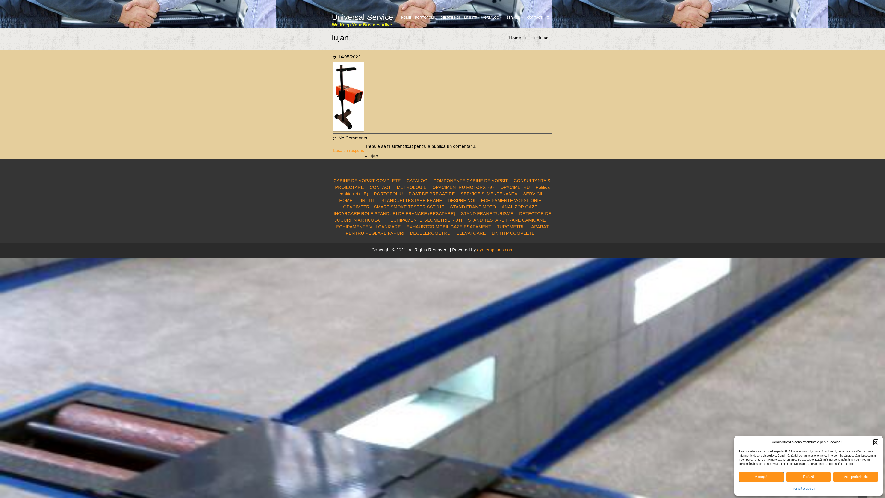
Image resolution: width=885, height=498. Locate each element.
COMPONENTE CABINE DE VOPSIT (470, 180)
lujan (373, 156)
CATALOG (491, 17)
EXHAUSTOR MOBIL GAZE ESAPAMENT (449, 226)
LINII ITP (470, 17)
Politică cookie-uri (804, 488)
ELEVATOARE (471, 233)
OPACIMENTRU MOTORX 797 (463, 187)
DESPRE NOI (450, 17)
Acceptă (761, 477)
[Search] (548, 17)
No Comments (353, 138)
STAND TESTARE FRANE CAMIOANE (507, 220)
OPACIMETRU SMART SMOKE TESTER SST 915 (393, 207)
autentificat (402, 146)
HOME (406, 17)
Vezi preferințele (856, 477)
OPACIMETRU (515, 187)
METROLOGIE (412, 187)
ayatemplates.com (495, 249)
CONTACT (535, 17)
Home (515, 38)
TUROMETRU (511, 226)
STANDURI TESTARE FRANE (411, 200)
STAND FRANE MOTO (473, 207)
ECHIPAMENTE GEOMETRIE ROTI (426, 220)
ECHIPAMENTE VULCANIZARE (368, 226)
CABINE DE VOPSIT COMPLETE (367, 180)
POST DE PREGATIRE (432, 193)
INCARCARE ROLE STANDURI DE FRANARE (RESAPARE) (394, 213)
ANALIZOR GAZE (519, 207)
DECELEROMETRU (430, 233)
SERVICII (513, 17)
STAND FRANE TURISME (487, 213)
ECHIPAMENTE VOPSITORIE (511, 200)
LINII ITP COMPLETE (513, 233)
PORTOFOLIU (425, 17)
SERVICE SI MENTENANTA (489, 193)
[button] (875, 442)
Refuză (808, 477)
